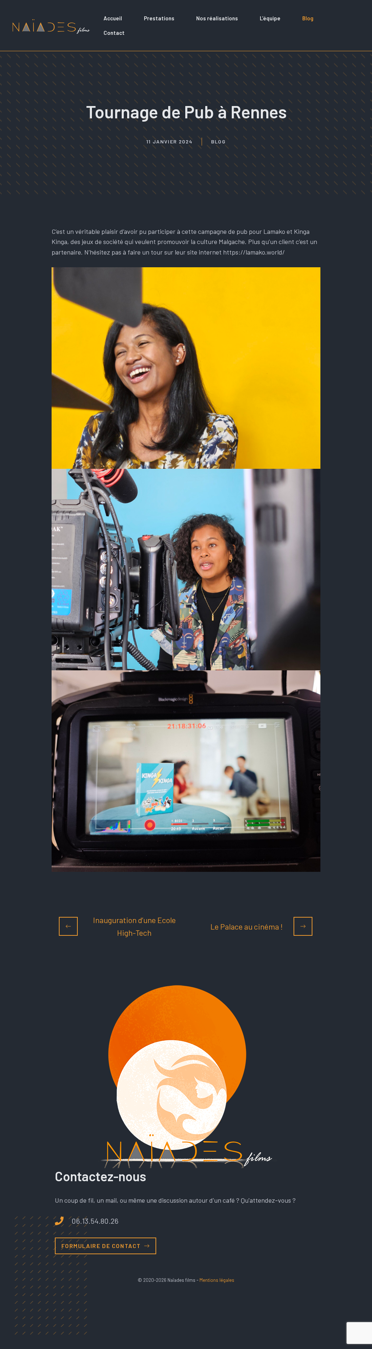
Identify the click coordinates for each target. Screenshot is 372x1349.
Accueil (113, 18)
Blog (308, 18)
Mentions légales (216, 1280)
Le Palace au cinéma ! (246, 926)
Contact (114, 32)
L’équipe (270, 18)
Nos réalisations (217, 18)
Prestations (159, 18)
